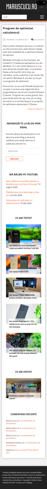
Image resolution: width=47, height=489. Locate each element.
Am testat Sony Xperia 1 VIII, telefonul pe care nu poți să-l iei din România (23, 324)
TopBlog (29, 482)
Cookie (38, 480)
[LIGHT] (41, 3)
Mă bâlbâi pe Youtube (23, 174)
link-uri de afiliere (15, 480)
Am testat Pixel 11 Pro (19, 271)
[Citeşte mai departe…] (35, 109)
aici (37, 66)
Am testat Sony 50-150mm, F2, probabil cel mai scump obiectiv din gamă (23, 353)
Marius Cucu (11, 421)
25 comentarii (39, 40)
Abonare (14, 158)
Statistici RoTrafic (9, 482)
